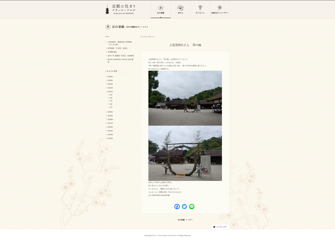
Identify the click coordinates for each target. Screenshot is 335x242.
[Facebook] (177, 206)
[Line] (191, 206)
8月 (111, 98)
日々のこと (200, 9)
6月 (111, 104)
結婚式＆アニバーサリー (220, 9)
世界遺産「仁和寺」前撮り (118, 48)
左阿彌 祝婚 (112, 52)
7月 (111, 101)
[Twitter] (184, 206)
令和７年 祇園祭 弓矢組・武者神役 (121, 56)
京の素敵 (161, 9)
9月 (111, 95)
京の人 (180, 9)
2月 (111, 107)
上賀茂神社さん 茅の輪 (185, 45)
